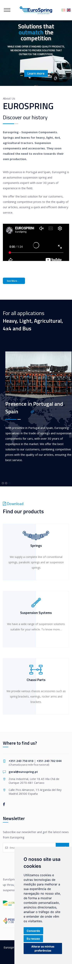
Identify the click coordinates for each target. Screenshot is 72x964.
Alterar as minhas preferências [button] (42, 948)
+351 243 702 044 (49, 761)
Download (14, 504)
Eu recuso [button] (33, 938)
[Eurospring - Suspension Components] (36, 10)
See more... (13, 280)
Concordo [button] (33, 930)
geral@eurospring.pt (23, 772)
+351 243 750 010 (21, 761)
